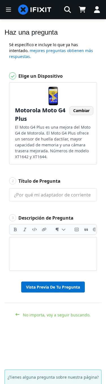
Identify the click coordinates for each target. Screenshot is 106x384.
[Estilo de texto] (60, 229)
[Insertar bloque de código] (76, 229)
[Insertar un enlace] (44, 229)
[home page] (34, 10)
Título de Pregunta (36, 181)
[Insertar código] (34, 229)
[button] (67, 9)
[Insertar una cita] (86, 229)
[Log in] (97, 9)
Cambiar (81, 110)
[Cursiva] (24, 229)
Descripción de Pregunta (43, 218)
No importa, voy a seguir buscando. (56, 315)
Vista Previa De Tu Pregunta (53, 287)
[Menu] (8, 10)
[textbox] (53, 254)
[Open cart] (82, 9)
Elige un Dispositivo (40, 76)
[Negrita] (15, 229)
